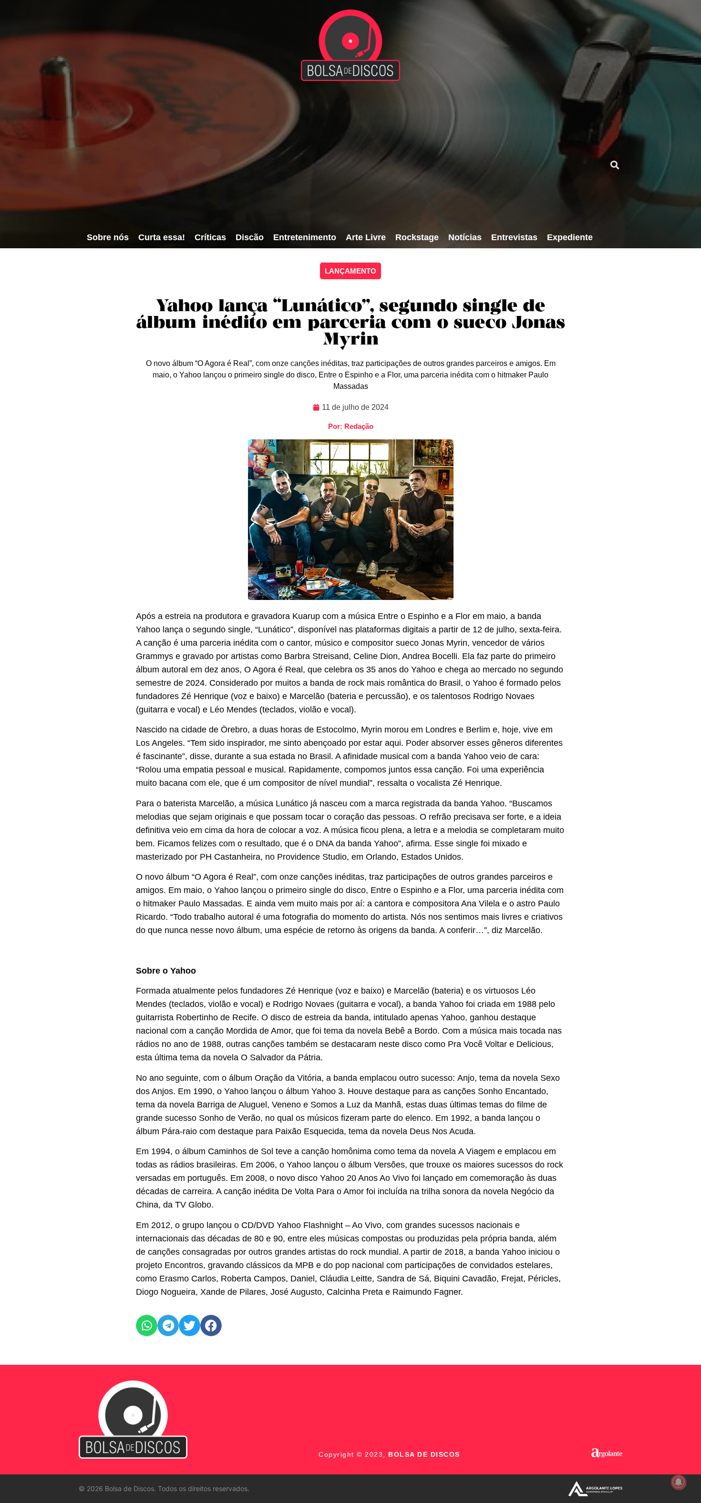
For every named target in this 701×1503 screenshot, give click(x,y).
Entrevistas (514, 237)
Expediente (570, 237)
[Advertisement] (339, 155)
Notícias (465, 237)
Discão (250, 237)
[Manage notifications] (678, 1482)
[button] (614, 165)
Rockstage (417, 237)
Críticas (210, 237)
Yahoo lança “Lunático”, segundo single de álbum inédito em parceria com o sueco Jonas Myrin (350, 323)
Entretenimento (304, 237)
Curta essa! (161, 237)
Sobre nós (108, 237)
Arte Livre (366, 237)
